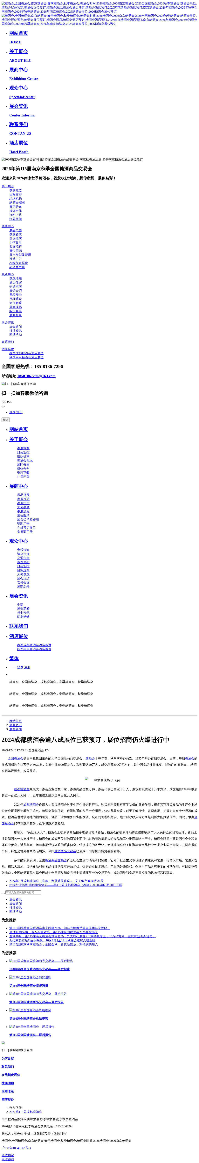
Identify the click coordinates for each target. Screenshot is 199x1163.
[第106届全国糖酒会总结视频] (30, 1010)
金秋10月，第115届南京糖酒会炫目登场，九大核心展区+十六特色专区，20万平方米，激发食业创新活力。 (82, 936)
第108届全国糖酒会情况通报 (28, 985)
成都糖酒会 (22, 789)
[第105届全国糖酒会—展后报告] (31, 1026)
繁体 (5, 419)
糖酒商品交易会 (65, 851)
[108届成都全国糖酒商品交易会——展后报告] (41, 961)
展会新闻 (15, 729)
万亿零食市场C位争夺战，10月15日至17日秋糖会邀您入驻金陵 (52, 940)
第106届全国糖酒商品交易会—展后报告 (36, 1002)
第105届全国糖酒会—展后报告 (30, 1035)
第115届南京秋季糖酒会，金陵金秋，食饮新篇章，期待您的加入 (53, 944)
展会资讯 (15, 725)
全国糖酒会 (15, 758)
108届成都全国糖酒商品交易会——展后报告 (39, 969)
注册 (19, 412)
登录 (12, 412)
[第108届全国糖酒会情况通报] (30, 977)
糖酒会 (90, 758)
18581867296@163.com (36, 376)
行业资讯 (15, 907)
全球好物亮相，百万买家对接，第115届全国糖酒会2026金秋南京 (53, 932)
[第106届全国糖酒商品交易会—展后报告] (38, 994)
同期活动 (15, 911)
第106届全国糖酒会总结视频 (28, 1018)
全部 (20, 604)
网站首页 (18, 429)
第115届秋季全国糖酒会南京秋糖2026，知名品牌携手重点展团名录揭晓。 (59, 928)
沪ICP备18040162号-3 (16, 1148)
